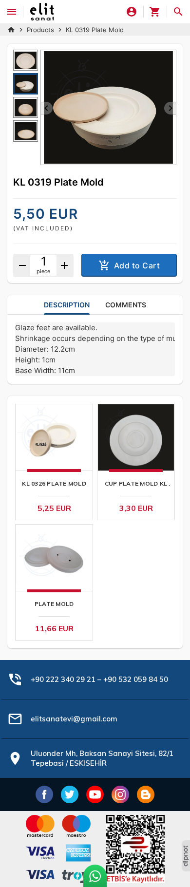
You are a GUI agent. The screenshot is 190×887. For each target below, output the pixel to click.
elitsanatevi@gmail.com (74, 718)
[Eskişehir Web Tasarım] (186, 855)
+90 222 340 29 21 (63, 679)
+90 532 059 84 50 (135, 679)
